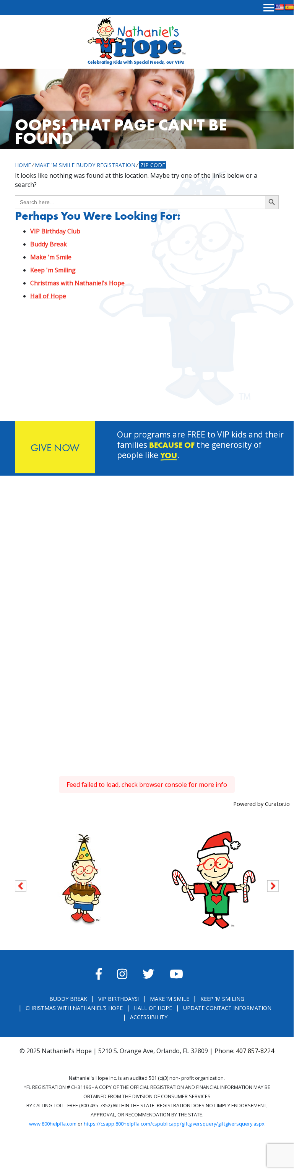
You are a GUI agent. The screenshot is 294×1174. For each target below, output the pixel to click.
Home (23, 165)
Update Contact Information (227, 1008)
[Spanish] (289, 7)
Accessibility (148, 1017)
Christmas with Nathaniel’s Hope (74, 1008)
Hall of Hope (48, 296)
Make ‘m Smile (169, 998)
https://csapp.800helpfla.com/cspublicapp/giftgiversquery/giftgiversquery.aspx (174, 1123)
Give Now (55, 447)
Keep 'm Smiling (53, 270)
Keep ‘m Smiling (222, 998)
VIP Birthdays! (118, 998)
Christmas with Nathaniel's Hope (77, 283)
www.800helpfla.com (52, 1123)
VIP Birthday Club (55, 231)
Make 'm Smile (50, 257)
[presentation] (20, 884)
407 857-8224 (255, 1051)
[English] (279, 7)
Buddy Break (48, 244)
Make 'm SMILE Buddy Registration (85, 165)
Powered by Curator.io (261, 803)
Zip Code (152, 165)
